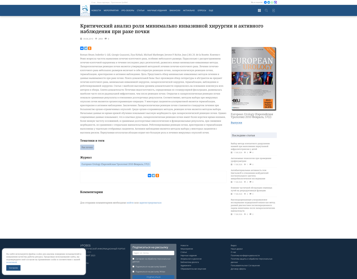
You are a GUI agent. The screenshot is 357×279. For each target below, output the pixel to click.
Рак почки (87, 147)
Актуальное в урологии (191, 258)
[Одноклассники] (89, 48)
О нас (93, 2)
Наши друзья (237, 248)
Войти (273, 10)
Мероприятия (111, 10)
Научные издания (157, 10)
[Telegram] (85, 48)
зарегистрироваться (150, 202)
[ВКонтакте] (82, 48)
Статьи (140, 10)
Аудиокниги (186, 265)
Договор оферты (238, 268)
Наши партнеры (103, 2)
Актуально (189, 10)
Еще (211, 10)
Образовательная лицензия (193, 268)
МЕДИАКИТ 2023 (87, 255)
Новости (96, 10)
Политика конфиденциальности (245, 255)
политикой (11, 262)
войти (130, 202)
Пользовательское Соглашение (245, 265)
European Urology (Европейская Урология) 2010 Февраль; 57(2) (115, 164)
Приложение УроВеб (119, 2)
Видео (234, 245)
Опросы (202, 10)
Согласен (13, 267)
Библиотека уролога (190, 262)
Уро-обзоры (127, 10)
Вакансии (175, 10)
